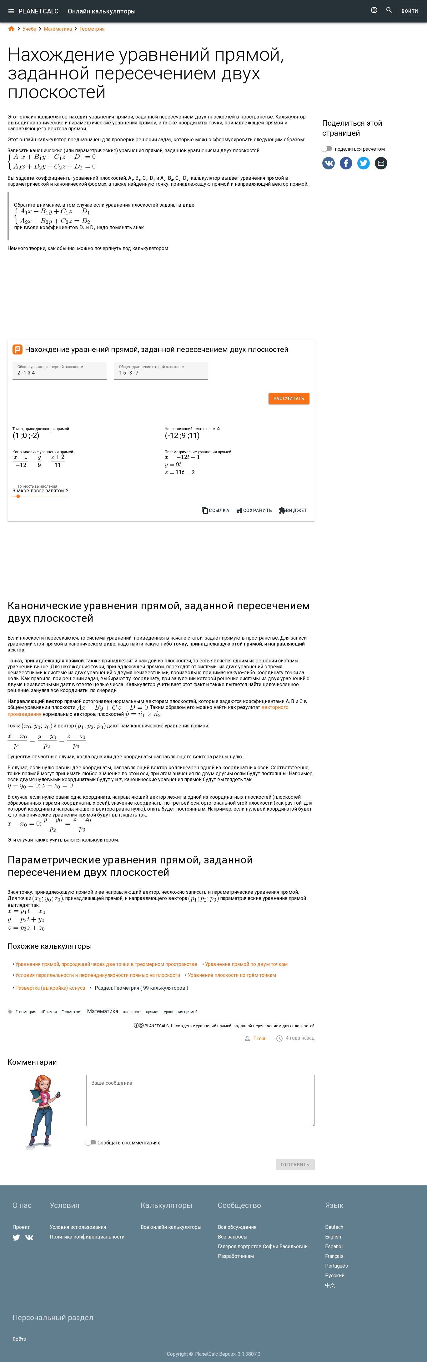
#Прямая (49, 1012)
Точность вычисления (37, 486)
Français (334, 1256)
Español (334, 1246)
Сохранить (254, 510)
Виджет (293, 510)
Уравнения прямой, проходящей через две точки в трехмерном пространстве (106, 964)
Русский (334, 1276)
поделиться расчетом (359, 149)
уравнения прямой (181, 1012)
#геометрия (25, 1012)
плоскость (132, 1012)
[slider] (41, 495)
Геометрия (91, 29)
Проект (21, 1227)
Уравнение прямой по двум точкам (246, 964)
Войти (410, 11)
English (333, 1237)
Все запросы (233, 1237)
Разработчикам (236, 1256)
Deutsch (334, 1227)
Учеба (29, 29)
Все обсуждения (237, 1227)
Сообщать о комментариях (128, 1143)
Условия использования (78, 1227)
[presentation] (39, 461)
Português (336, 1266)
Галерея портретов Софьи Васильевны (263, 1246)
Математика (58, 29)
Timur (260, 1039)
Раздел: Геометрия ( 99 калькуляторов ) (141, 988)
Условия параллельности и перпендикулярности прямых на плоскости (97, 975)
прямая (152, 1012)
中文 (330, 1285)
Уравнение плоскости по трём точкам (232, 975)
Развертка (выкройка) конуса (50, 988)
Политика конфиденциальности (87, 1237)
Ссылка (215, 510)
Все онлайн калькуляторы (171, 1227)
